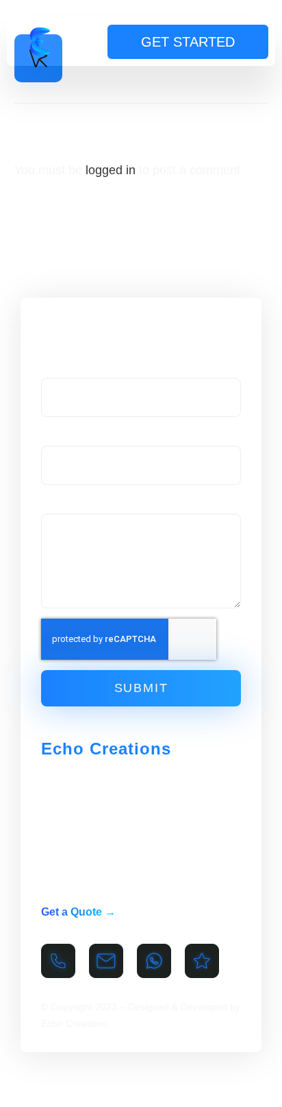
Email (55, 432)
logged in (111, 170)
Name (55, 364)
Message (63, 500)
